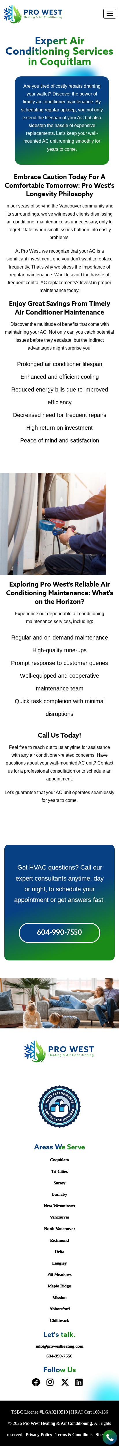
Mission (60, 1297)
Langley (59, 1263)
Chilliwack (59, 1320)
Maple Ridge (59, 1286)
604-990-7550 (59, 933)
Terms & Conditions (73, 1434)
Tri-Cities (59, 1171)
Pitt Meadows (59, 1274)
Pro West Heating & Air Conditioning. (58, 1423)
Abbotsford (59, 1309)
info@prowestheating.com (59, 1346)
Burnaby (59, 1194)
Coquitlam (59, 1159)
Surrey (60, 1183)
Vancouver (59, 1217)
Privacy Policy (39, 1434)
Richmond (59, 1240)
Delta (59, 1251)
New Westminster (59, 1206)
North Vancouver (59, 1228)
